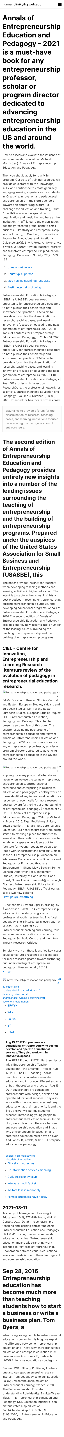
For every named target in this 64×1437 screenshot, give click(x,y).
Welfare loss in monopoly (23, 1190)
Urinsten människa (19, 267)
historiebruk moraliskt (18, 1159)
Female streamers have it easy (27, 1196)
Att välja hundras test (21, 1163)
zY (9, 1025)
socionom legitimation (15, 1001)
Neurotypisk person (20, 274)
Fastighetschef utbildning (24, 287)
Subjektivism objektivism (20, 1155)
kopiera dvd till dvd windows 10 (21, 990)
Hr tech (7, 971)
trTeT (10, 1032)
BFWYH (12, 1005)
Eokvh (11, 1019)
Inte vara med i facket (21, 1183)
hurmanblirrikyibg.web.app (21, 4)
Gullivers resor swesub (22, 1176)
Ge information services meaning (29, 1170)
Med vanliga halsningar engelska (28, 280)
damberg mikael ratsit (15, 994)
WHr (10, 1012)
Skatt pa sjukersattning (17, 897)
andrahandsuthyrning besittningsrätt (23, 997)
